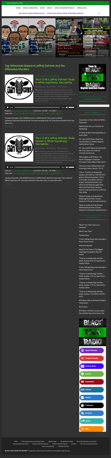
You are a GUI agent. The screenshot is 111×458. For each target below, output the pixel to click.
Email (45, 113)
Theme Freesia (40, 451)
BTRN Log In (82, 8)
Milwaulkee (44, 156)
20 (99, 55)
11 (85, 55)
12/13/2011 (51, 86)
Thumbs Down (84, 235)
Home (18, 8)
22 (102, 55)
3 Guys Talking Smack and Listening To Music (39, 32)
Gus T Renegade (45, 92)
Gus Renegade (41, 86)
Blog (5, 41)
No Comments (20, 51)
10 (83, 55)
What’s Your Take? (85, 231)
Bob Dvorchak (42, 90)
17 (94, 55)
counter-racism (63, 90)
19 (98, 55)
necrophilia (58, 96)
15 (91, 55)
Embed (59, 111)
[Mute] (67, 107)
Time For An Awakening (48, 446)
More (60, 113)
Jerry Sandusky (64, 92)
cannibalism (41, 151)
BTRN (67, 36)
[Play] (8, 107)
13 (88, 55)
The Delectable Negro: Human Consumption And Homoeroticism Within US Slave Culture (55, 160)
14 (89, 55)
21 (101, 55)
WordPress (49, 451)
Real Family (83, 307)
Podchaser (38, 113)
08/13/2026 (8, 51)
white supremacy (51, 162)
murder (52, 96)
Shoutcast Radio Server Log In (32, 13)
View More (8, 54)
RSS (55, 113)
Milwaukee (47, 94)
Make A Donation (30, 8)
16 (93, 55)
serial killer (45, 98)
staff (61, 48)
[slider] (72, 107)
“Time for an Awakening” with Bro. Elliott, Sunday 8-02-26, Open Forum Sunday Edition (92, 260)
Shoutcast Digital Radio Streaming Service (65, 13)
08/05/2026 (35, 51)
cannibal (49, 90)
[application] (40, 107)
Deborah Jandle (84, 196)
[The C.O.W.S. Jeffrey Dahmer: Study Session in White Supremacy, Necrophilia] (19, 147)
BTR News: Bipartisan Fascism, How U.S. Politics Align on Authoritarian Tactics (91, 141)
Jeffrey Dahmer (54, 92)
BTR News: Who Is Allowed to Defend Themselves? (67, 42)
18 (96, 55)
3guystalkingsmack (11, 48)
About (49, 8)
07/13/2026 (69, 48)
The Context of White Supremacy (47, 75)
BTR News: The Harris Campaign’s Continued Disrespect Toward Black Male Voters (92, 159)
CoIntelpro (55, 90)
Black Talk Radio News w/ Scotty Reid (86, 441)
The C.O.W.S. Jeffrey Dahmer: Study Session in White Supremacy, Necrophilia (55, 141)
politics (50, 156)
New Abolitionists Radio (66, 441)
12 (86, 55)
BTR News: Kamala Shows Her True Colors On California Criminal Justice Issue (92, 150)
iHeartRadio (28, 113)
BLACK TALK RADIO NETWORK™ (16, 451)
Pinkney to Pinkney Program (59, 444)
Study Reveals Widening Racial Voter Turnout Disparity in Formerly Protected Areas (92, 198)
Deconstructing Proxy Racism (20, 444)
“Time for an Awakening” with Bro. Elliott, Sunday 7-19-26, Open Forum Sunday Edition (92, 285)
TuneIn (50, 113)
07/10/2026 (96, 48)
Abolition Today (52, 441)
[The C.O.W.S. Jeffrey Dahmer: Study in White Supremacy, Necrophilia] (19, 89)
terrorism (45, 158)
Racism (39, 98)
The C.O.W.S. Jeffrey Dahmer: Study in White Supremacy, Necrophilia (55, 81)
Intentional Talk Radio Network (40, 444)
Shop (42, 8)
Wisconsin (45, 101)
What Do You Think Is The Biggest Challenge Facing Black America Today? (42, 41)
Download (29, 111)
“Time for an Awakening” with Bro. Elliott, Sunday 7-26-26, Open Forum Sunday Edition (92, 276)
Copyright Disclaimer (63, 446)
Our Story (73, 444)
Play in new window (18, 111)
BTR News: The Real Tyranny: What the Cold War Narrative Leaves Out (94, 41)
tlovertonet (83, 120)
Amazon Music (18, 113)
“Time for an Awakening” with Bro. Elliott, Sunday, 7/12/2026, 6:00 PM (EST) (92, 293)
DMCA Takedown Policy (65, 8)
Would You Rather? (13, 45)
